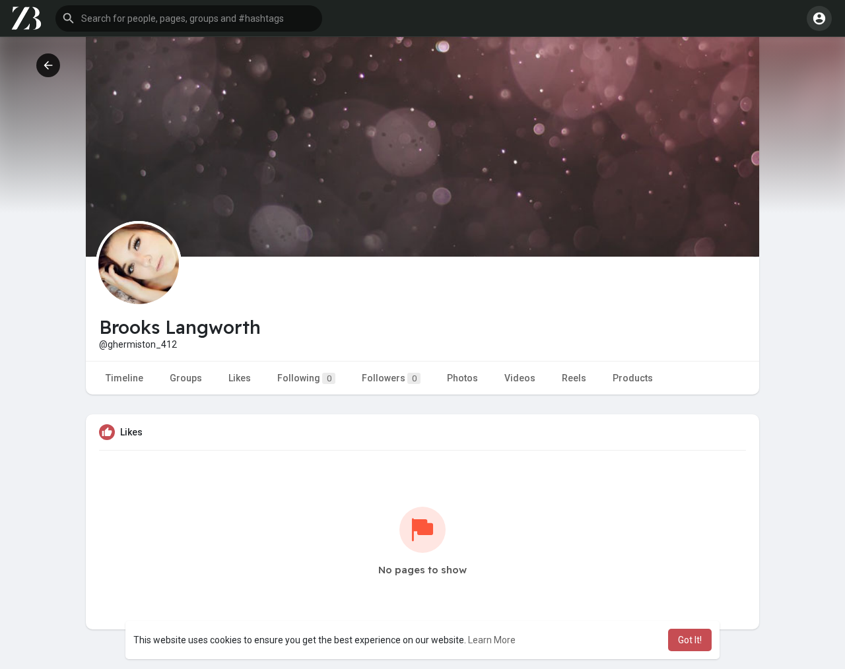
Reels (574, 378)
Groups (186, 378)
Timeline (124, 378)
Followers (389, 378)
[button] (188, 18)
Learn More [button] (492, 640)
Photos (462, 378)
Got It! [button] (690, 640)
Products (633, 378)
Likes (239, 378)
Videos (519, 378)
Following (304, 378)
